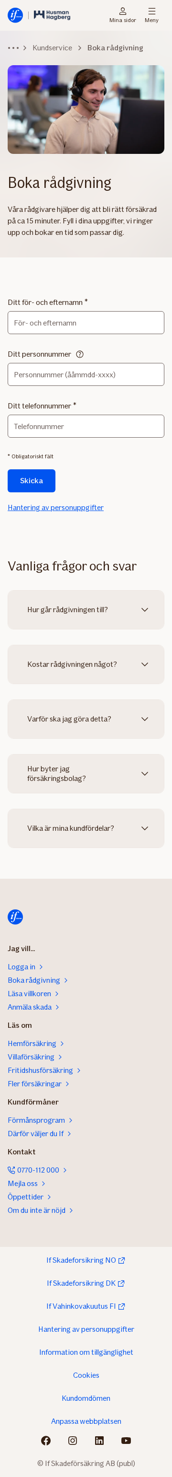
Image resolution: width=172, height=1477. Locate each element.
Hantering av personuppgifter (56, 507)
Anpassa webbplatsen (86, 1421)
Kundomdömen (86, 1398)
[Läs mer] (79, 354)
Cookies (86, 1375)
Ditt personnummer (39, 354)
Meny (152, 19)
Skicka (31, 480)
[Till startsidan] (15, 15)
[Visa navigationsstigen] (13, 48)
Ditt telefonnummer (39, 405)
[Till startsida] (15, 917)
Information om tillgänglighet (86, 1352)
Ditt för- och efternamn (45, 302)
